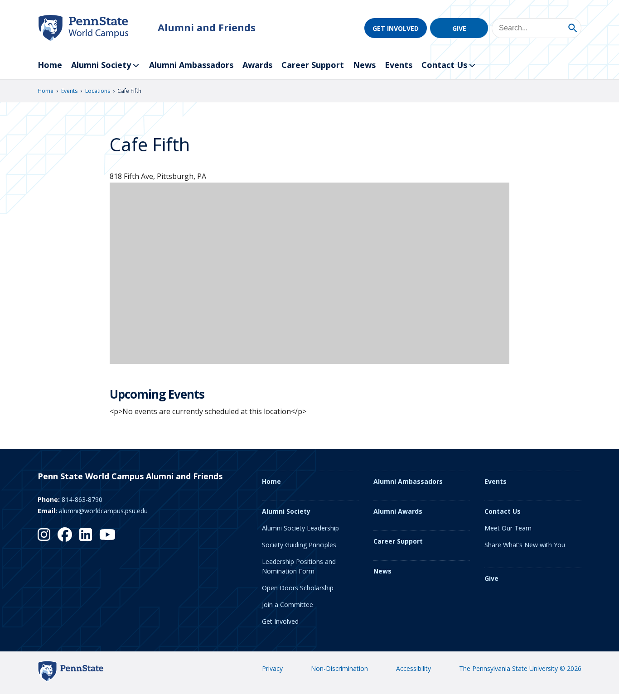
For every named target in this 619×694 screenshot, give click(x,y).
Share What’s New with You (524, 544)
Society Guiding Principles (299, 544)
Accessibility (413, 668)
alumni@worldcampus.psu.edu (103, 510)
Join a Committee (287, 604)
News (364, 64)
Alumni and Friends (207, 27)
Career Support (312, 64)
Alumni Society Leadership (300, 528)
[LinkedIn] (85, 534)
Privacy (272, 668)
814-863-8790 (82, 499)
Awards (257, 64)
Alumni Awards (397, 511)
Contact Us (444, 64)
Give (459, 28)
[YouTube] (107, 534)
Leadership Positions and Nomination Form (299, 566)
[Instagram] (44, 534)
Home (50, 64)
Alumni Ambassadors (191, 64)
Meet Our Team (508, 528)
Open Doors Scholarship (298, 587)
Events (398, 64)
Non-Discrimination (339, 668)
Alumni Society (101, 64)
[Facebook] (65, 534)
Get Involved (395, 28)
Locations (97, 91)
